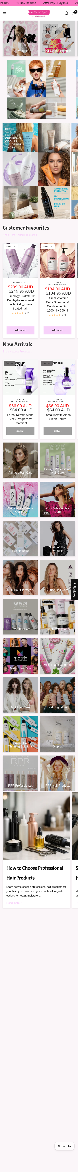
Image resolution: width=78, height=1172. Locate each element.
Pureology (20, 282)
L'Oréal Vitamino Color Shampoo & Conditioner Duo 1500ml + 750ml (57, 304)
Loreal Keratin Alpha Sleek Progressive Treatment (20, 419)
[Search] (66, 13)
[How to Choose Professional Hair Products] (36, 826)
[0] (72, 13)
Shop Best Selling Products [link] (19, 234)
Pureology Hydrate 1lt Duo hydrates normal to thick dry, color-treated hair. (20, 302)
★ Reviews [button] (74, 589)
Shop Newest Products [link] (16, 351)
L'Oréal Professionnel (57, 283)
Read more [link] (13, 902)
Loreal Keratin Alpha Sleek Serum (57, 417)
